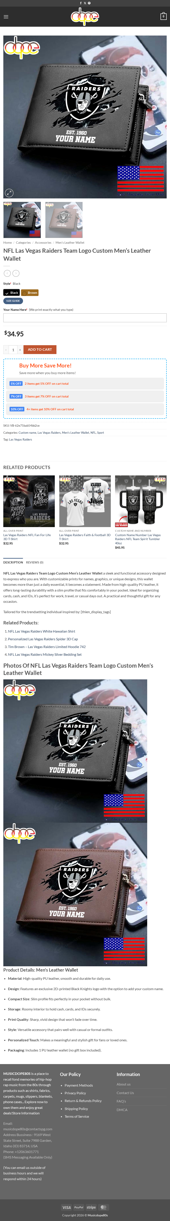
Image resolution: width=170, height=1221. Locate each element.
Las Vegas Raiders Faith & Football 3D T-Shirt (85, 537)
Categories (23, 242)
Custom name (27, 432)
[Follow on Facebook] (80, 3)
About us (124, 1084)
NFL (93, 432)
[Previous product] (15, 273)
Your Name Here (15, 309)
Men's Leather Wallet (70, 242)
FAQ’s (121, 1101)
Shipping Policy (76, 1108)
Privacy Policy (75, 1093)
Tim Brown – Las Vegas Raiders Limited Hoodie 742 (47, 646)
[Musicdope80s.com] (85, 17)
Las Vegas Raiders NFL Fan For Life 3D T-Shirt (27, 537)
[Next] (158, 117)
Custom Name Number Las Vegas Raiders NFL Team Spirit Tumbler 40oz (138, 539)
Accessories (43, 242)
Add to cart (40, 349)
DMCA (122, 1110)
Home (7, 242)
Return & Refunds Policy (83, 1101)
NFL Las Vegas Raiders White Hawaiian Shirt (41, 631)
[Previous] (12, 117)
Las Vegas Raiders (49, 432)
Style (7, 283)
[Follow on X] (85, 3)
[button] (6, 16)
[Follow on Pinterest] (89, 3)
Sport (100, 432)
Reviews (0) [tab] (35, 562)
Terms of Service (77, 1116)
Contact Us (125, 1093)
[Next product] (7, 273)
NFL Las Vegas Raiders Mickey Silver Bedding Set (45, 654)
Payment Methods (79, 1085)
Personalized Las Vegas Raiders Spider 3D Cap (43, 639)
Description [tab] (13, 562)
